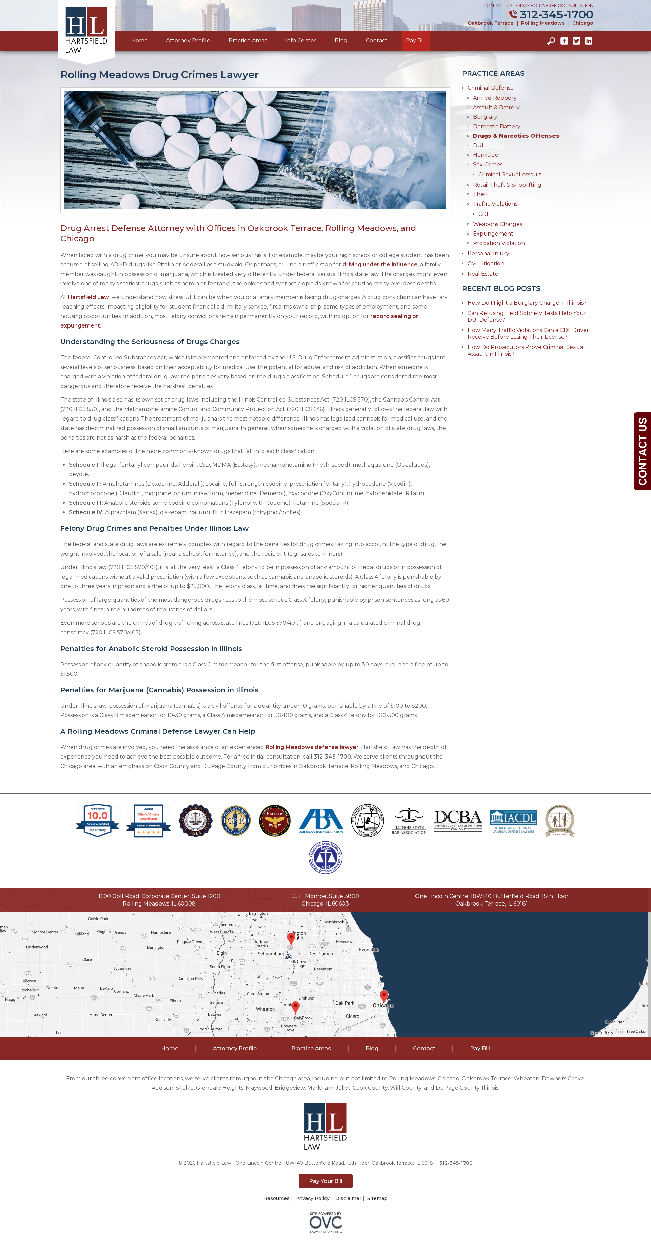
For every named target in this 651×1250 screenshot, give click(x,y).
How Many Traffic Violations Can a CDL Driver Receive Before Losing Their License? (528, 333)
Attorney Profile (188, 40)
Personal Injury (488, 253)
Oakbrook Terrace (490, 23)
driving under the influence (380, 264)
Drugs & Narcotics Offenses (516, 136)
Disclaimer (348, 1198)
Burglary (485, 117)
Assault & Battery (496, 107)
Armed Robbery (495, 98)
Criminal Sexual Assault (509, 174)
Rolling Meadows (543, 23)
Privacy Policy (312, 1198)
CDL (484, 214)
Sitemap (377, 1198)
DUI (478, 145)
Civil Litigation (486, 263)
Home (139, 40)
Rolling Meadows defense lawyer (312, 747)
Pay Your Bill (325, 1181)
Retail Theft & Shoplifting (507, 185)
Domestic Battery (496, 126)
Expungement (493, 233)
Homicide (485, 155)
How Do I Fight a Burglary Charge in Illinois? (527, 303)
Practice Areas (248, 40)
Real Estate (483, 273)
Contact (377, 40)
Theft (480, 194)
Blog (341, 40)
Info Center (300, 40)
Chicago (582, 23)
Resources (276, 1198)
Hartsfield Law (88, 297)
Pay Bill (416, 40)
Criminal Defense (491, 88)
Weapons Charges (497, 224)
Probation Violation (499, 243)
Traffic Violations (495, 204)
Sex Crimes (487, 164)
